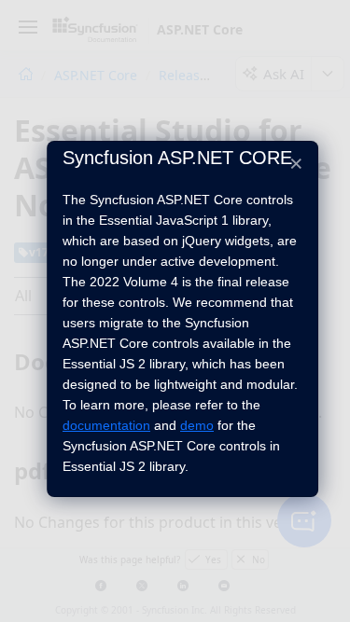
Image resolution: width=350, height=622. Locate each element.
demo (197, 425)
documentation (106, 425)
